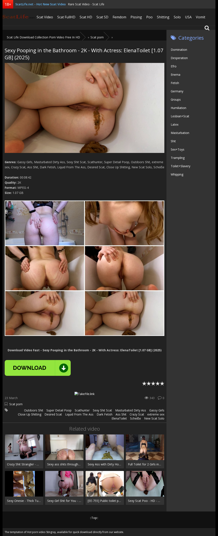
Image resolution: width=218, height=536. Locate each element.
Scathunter (82, 410)
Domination (179, 50)
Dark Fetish (104, 414)
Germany (177, 91)
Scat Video (45, 17)
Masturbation (180, 133)
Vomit (200, 17)
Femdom (119, 17)
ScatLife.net (18, 17)
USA (188, 17)
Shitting (163, 17)
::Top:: (94, 518)
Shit (173, 141)
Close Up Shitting (29, 414)
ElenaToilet (119, 418)
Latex (174, 124)
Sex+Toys (177, 149)
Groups (176, 99)
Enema (175, 75)
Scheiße (135, 418)
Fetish (175, 83)
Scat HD (86, 17)
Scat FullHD (66, 17)
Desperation (179, 58)
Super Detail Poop (59, 410)
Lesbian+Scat (180, 116)
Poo (149, 17)
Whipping (177, 174)
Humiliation (178, 108)
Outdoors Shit (33, 410)
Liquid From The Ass (79, 414)
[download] (38, 368)
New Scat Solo (154, 418)
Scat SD (102, 17)
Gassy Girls (156, 410)
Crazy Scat (137, 414)
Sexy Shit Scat (102, 410)
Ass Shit (121, 414)
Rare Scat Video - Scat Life (86, 4)
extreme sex (155, 414)
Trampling (178, 158)
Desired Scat (53, 414)
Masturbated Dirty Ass (130, 410)
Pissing (136, 17)
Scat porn (16, 404)
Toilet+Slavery (180, 166)
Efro (173, 66)
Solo (177, 17)
